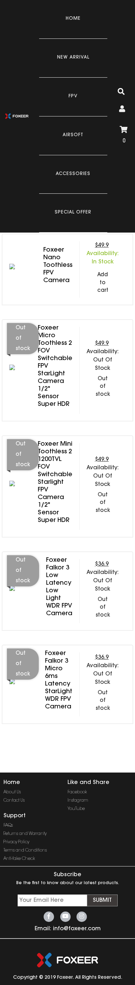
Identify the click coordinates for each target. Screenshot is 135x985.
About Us (12, 792)
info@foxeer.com (77, 929)
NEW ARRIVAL (73, 57)
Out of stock (103, 386)
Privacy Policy (16, 842)
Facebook (77, 792)
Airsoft (73, 135)
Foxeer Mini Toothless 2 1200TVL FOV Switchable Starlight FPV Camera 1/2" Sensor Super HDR (55, 482)
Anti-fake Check (19, 859)
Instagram (78, 801)
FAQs (8, 825)
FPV (73, 96)
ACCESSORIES (73, 174)
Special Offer (73, 212)
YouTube (76, 809)
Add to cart (102, 282)
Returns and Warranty (25, 834)
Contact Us (14, 801)
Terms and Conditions (25, 850)
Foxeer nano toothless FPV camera (57, 265)
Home (73, 18)
